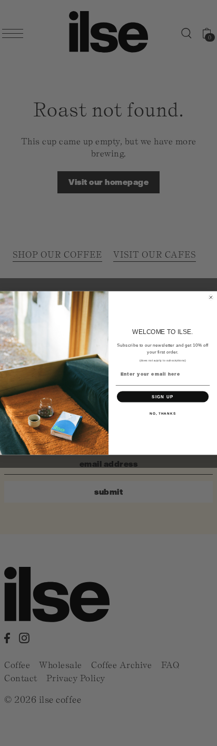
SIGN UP (163, 396)
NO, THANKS (163, 413)
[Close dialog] (211, 297)
